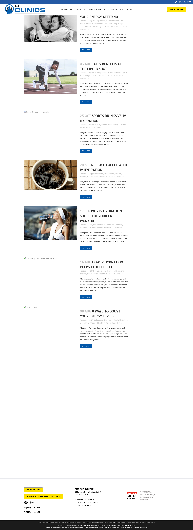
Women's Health (92, 26)
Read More (86, 50)
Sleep (115, 24)
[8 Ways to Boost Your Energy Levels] (50, 390)
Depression (100, 21)
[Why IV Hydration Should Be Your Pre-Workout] (50, 223)
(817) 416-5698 (33, 507)
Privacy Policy (87, 525)
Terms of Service (103, 525)
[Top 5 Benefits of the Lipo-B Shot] (50, 76)
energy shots (102, 73)
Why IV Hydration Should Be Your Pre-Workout (101, 216)
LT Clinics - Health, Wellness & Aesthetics (107, 177)
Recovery (112, 125)
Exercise (99, 174)
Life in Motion (121, 525)
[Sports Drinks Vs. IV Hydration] (50, 130)
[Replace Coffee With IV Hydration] (50, 175)
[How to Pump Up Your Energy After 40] (50, 24)
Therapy (83, 177)
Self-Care (108, 24)
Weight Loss (89, 75)
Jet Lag (118, 174)
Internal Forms (130, 525)
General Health (112, 21)
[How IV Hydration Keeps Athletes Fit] (50, 272)
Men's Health (97, 24)
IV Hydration (102, 125)
